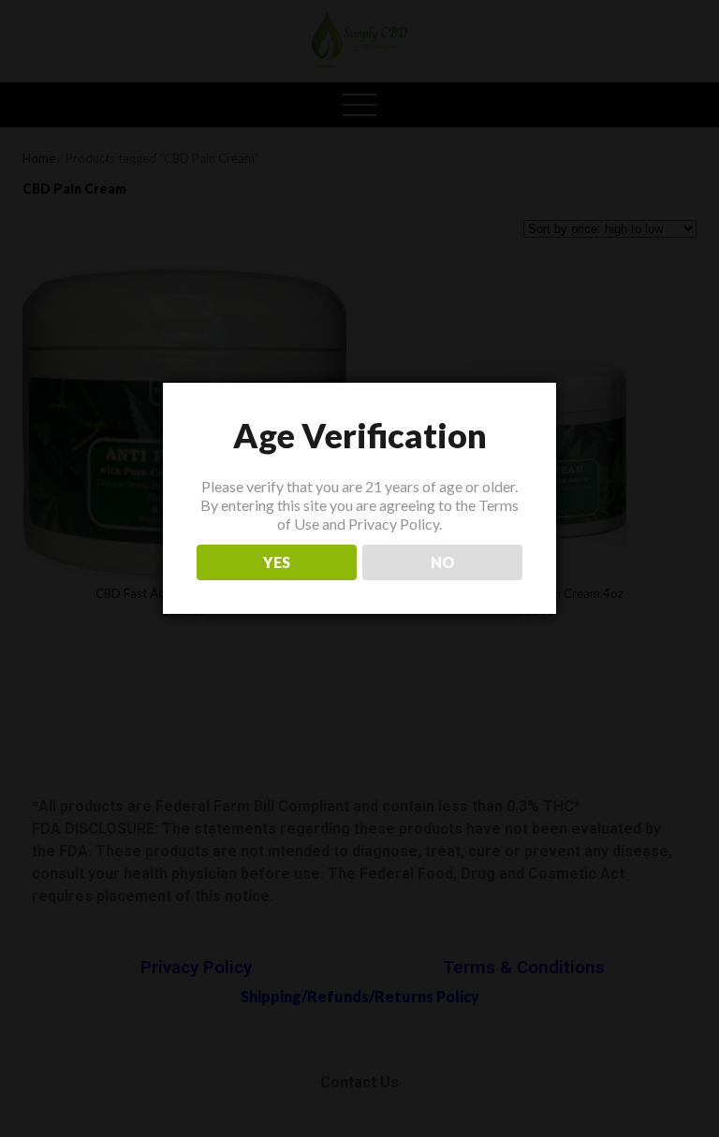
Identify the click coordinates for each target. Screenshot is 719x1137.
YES (276, 562)
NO (442, 562)
